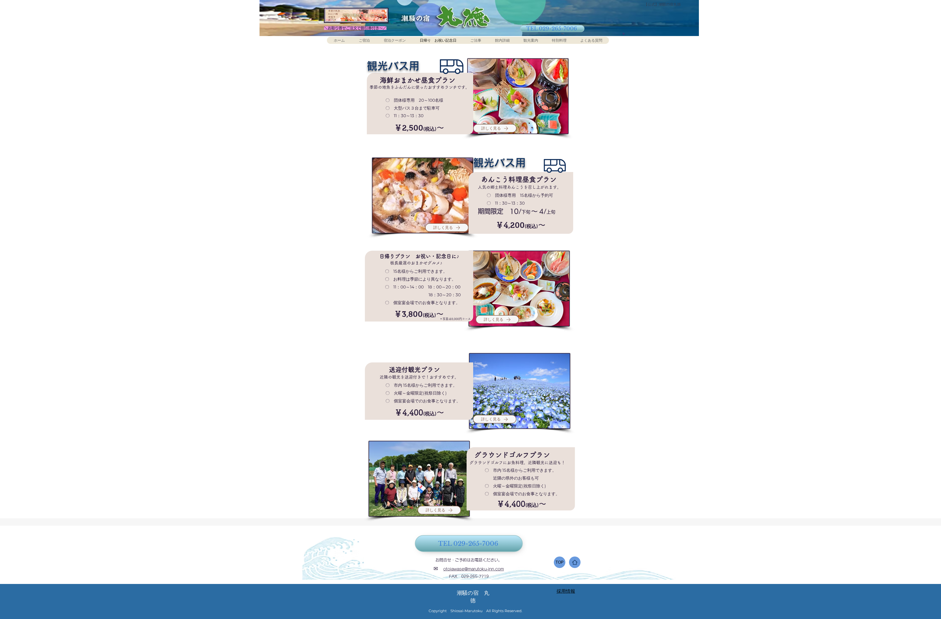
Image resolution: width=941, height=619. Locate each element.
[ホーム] (575, 562)
